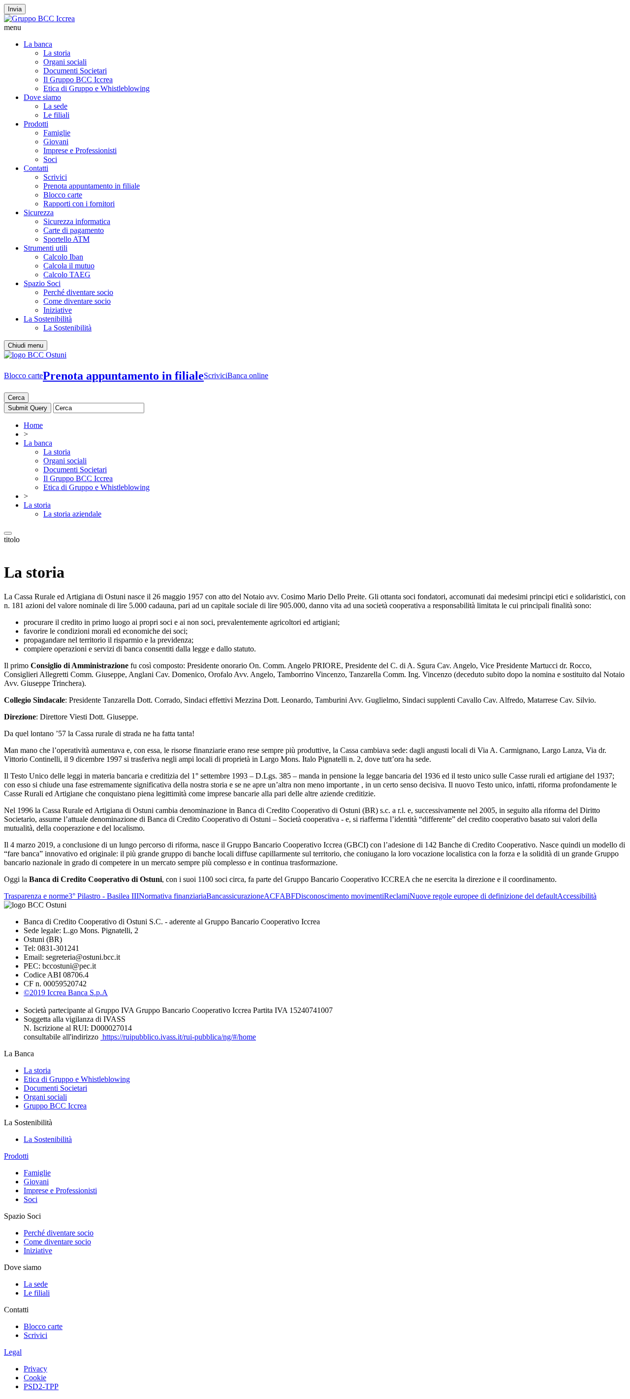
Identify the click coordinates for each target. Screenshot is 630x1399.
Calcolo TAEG (67, 274)
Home (33, 425)
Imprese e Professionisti (80, 150)
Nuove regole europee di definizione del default (483, 896)
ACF (272, 896)
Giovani (55, 141)
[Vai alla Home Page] (35, 355)
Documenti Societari (75, 70)
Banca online (247, 375)
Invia (15, 9)
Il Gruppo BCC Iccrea (78, 79)
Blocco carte (62, 195)
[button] (315, 27)
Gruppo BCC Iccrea (55, 1106)
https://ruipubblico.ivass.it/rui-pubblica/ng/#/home (178, 1037)
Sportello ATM (66, 239)
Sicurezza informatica (76, 221)
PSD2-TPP (41, 1386)
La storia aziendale (72, 514)
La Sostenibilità (48, 319)
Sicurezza (39, 212)
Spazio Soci (42, 283)
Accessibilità (577, 896)
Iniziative (57, 310)
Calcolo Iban (63, 257)
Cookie (35, 1377)
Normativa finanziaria (172, 896)
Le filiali (56, 115)
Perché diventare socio (78, 292)
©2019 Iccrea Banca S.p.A (66, 992)
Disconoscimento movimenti (339, 896)
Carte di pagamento (73, 230)
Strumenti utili (45, 248)
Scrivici (55, 177)
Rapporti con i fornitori (79, 203)
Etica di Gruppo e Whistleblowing (96, 88)
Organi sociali (65, 62)
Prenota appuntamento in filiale (91, 186)
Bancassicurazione (235, 896)
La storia (56, 53)
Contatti (36, 168)
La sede (55, 106)
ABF (287, 896)
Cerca (16, 397)
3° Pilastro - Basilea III (103, 896)
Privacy (35, 1369)
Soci (50, 159)
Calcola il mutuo (68, 265)
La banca (38, 44)
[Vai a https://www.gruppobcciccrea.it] (39, 18)
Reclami (397, 896)
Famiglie (56, 133)
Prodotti (36, 124)
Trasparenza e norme (36, 896)
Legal (13, 1352)
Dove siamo (42, 97)
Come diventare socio (77, 301)
